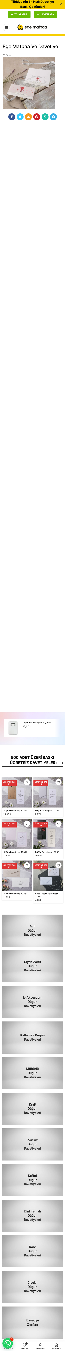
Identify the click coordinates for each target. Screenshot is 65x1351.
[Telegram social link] (53, 116)
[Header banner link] (27, 4)
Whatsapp (20, 14)
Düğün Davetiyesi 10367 (15, 893)
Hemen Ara (47, 14)
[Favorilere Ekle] (27, 782)
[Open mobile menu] (6, 27)
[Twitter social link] (20, 116)
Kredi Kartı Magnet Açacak (37, 722)
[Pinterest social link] (36, 116)
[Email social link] (28, 116)
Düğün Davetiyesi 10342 (15, 852)
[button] (7, 1343)
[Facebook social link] (11, 116)
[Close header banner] (60, 4)
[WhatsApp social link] (45, 116)
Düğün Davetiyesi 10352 (47, 852)
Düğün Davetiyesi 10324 (47, 810)
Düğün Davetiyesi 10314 (15, 810)
